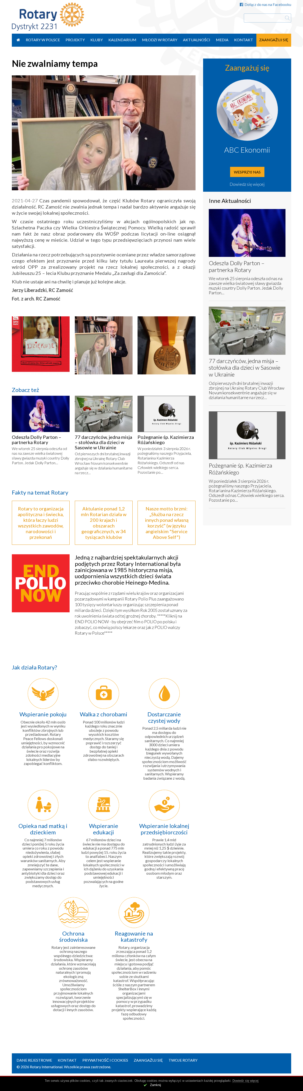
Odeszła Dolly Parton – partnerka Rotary (36, 439)
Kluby (96, 39)
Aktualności (196, 39)
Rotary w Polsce (43, 39)
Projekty (75, 39)
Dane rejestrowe (34, 1060)
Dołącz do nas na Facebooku (268, 4)
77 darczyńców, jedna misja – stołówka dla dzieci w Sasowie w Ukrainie (103, 442)
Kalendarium (122, 39)
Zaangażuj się (273, 39)
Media (222, 39)
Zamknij (155, 1085)
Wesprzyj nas (247, 172)
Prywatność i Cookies (105, 1060)
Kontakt (243, 39)
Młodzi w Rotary (159, 39)
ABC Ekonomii (247, 149)
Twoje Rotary (183, 1060)
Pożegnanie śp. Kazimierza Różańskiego (166, 439)
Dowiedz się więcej (247, 184)
